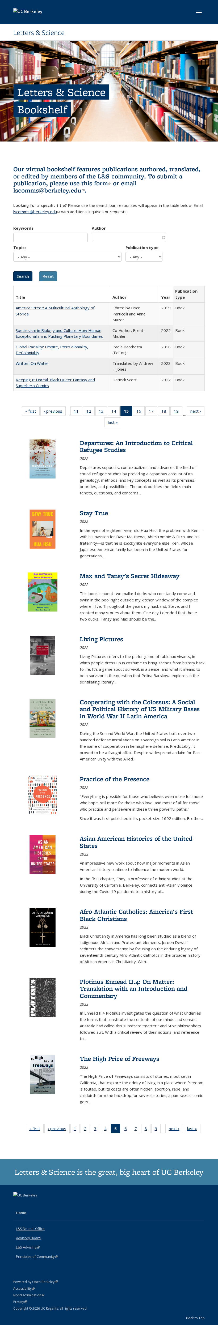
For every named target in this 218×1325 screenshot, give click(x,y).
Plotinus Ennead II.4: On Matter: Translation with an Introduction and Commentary (133, 988)
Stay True (94, 513)
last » (114, 423)
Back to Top (195, 1317)
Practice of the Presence (114, 779)
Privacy (20, 1302)
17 (153, 412)
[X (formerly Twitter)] (18, 1204)
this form (96, 183)
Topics (20, 247)
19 (178, 412)
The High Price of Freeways (119, 1058)
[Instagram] (39, 1204)
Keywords (23, 228)
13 (103, 412)
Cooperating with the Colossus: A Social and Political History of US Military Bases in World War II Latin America (140, 709)
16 (140, 412)
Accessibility (24, 1288)
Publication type (141, 247)
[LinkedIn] (28, 1204)
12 (90, 412)
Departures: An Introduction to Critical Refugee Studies (136, 446)
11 (78, 412)
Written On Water (32, 363)
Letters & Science (39, 32)
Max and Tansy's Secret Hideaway (129, 576)
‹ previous (55, 412)
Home (21, 1212)
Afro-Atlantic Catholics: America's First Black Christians (136, 914)
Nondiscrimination (28, 1295)
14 (115, 412)
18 (165, 412)
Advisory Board (28, 1238)
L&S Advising (28, 1247)
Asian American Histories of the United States (136, 841)
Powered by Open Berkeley (35, 1282)
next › (197, 412)
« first (32, 412)
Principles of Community (37, 1256)
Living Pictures (101, 639)
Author (99, 228)
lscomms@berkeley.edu (49, 190)
